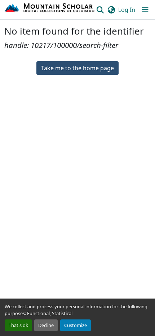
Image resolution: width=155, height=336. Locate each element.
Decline (46, 325)
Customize (75, 325)
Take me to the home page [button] (77, 68)
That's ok (18, 325)
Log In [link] (126, 10)
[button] (50, 10)
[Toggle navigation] (145, 10)
